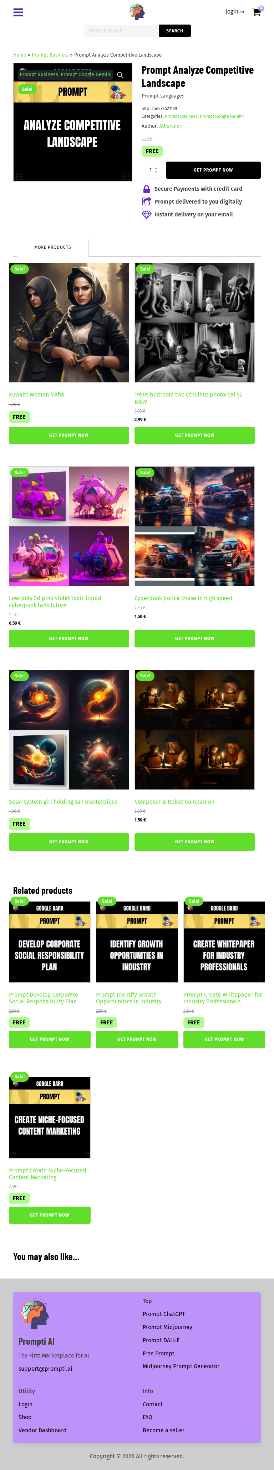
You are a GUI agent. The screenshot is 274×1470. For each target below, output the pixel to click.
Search (174, 30)
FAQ (147, 1417)
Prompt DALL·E (161, 1340)
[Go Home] (137, 12)
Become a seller (163, 1430)
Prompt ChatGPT (164, 1314)
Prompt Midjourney (167, 1327)
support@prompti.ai (45, 1368)
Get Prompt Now (213, 170)
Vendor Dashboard (43, 1430)
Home (19, 55)
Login (25, 1404)
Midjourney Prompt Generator (181, 1366)
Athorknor (170, 126)
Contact (153, 1404)
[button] (120, 75)
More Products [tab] (52, 247)
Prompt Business (50, 55)
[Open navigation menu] (19, 13)
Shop (25, 1417)
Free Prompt (158, 1353)
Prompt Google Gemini (86, 75)
